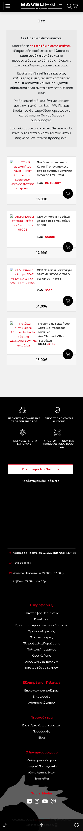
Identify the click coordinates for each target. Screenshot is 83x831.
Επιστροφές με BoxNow (42, 667)
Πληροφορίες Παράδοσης (41, 643)
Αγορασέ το (39, 199)
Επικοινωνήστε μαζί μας (41, 690)
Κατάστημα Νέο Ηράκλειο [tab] (40, 481)
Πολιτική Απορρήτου (41, 649)
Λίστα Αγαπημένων (41, 772)
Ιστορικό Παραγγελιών (41, 766)
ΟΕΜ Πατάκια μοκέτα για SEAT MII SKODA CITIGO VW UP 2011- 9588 (54, 274)
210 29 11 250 (23, 563)
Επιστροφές (41, 696)
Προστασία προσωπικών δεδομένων (42, 625)
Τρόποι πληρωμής (41, 631)
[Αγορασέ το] (68, 194)
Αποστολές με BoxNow (41, 661)
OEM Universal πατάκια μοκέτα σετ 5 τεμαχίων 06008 (53, 221)
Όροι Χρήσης (41, 655)
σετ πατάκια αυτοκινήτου (50, 46)
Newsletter (41, 778)
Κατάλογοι (41, 619)
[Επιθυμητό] (14, 199)
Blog (41, 737)
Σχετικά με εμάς (41, 637)
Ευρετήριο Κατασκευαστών (41, 725)
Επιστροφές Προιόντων (42, 613)
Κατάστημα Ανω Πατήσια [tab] (40, 469)
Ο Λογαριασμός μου (41, 760)
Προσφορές (41, 731)
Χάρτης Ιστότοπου (41, 702)
